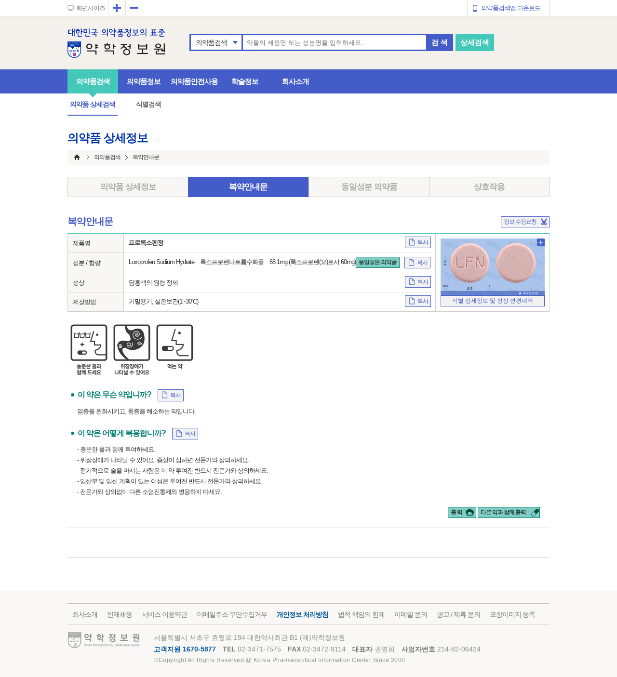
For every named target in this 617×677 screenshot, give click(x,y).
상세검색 (474, 42)
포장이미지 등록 (512, 614)
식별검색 (148, 104)
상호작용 (489, 186)
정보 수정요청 (520, 221)
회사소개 (295, 81)
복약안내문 (248, 186)
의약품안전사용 (194, 81)
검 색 (439, 42)
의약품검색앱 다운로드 (510, 8)
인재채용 (119, 614)
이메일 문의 (410, 614)
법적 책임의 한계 (361, 614)
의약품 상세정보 (128, 186)
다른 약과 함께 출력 (503, 512)
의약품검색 (211, 42)
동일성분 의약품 (369, 186)
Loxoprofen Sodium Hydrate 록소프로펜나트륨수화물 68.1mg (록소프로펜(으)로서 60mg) (242, 261)
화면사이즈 (90, 8)
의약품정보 (144, 81)
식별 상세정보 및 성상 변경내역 (492, 300)
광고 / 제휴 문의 (458, 614)
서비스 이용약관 (164, 614)
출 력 (456, 512)
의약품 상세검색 (92, 104)
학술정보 (244, 81)
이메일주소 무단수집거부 (232, 614)
